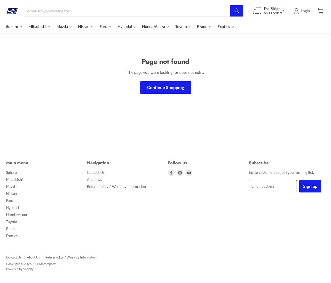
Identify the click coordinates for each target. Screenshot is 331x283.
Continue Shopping (165, 87)
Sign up (310, 186)
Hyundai (125, 26)
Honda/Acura (154, 26)
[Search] (236, 11)
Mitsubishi (37, 26)
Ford (104, 26)
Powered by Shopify (20, 269)
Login (305, 10)
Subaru (12, 26)
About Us (94, 179)
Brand (202, 26)
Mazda (62, 26)
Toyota (181, 26)
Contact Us (96, 172)
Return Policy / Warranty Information (116, 186)
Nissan (84, 26)
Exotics (224, 26)
